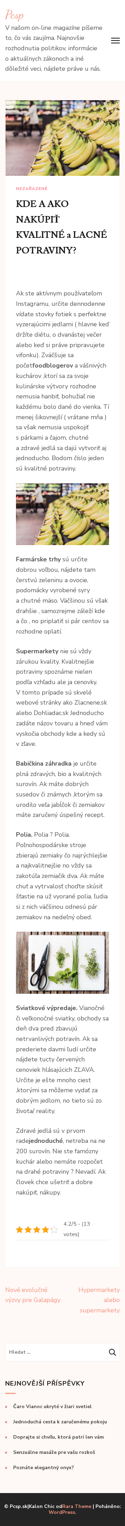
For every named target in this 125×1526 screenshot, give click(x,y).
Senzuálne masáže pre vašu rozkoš (54, 1452)
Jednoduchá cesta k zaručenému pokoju (60, 1422)
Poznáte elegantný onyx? (43, 1467)
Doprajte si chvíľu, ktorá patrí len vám (58, 1437)
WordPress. (62, 1512)
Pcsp (14, 14)
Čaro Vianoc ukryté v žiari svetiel (52, 1406)
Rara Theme (76, 1506)
